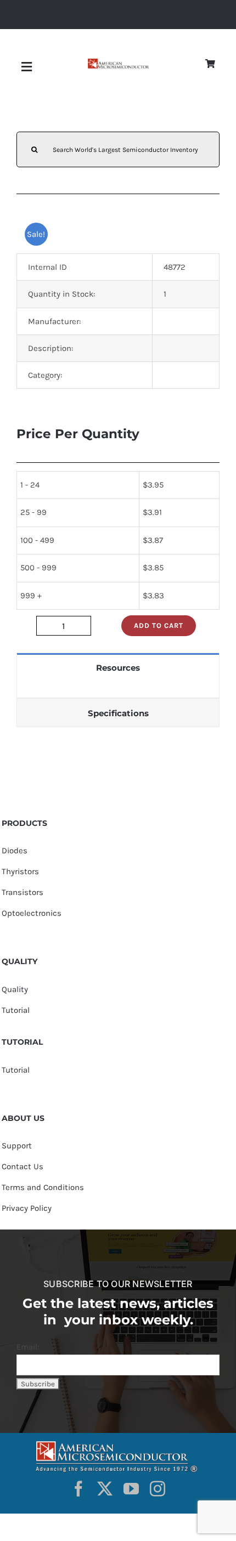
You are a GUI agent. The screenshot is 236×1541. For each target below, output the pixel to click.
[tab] (118, 667)
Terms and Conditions (43, 1187)
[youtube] (131, 1489)
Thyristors (20, 871)
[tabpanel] (118, 689)
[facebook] (78, 1489)
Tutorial (16, 1010)
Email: (27, 1347)
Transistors (22, 892)
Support (17, 1146)
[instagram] (157, 1489)
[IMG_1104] (118, 62)
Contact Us (22, 1166)
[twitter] (105, 1489)
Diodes (14, 851)
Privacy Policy (27, 1208)
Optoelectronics (31, 913)
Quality (15, 989)
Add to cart (158, 625)
